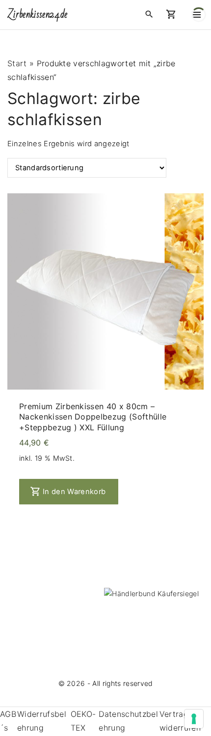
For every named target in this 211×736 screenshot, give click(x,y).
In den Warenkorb (74, 491)
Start (17, 63)
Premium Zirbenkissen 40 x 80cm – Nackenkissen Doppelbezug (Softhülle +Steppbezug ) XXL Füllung (92, 416)
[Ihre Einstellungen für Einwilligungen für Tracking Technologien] (194, 719)
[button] (173, 14)
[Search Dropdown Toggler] (148, 14)
